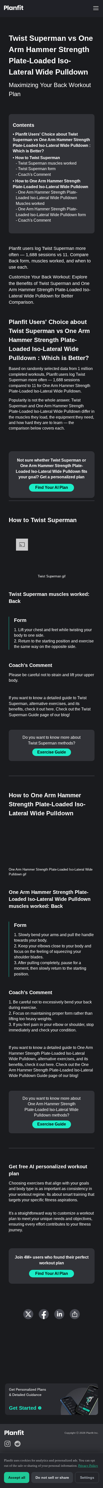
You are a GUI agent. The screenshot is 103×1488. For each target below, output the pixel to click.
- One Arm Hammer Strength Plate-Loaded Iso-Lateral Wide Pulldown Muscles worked (46, 198)
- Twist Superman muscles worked (46, 163)
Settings (87, 1477)
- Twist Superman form (36, 169)
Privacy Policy (88, 1465)
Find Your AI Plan (51, 487)
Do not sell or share (52, 1477)
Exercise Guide (51, 752)
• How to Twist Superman (36, 158)
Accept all (16, 1477)
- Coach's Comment (33, 174)
